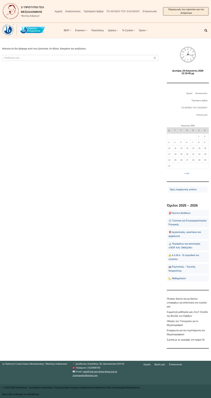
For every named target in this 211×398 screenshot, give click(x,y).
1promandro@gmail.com (85, 375)
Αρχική (58, 11)
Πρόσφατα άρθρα (93, 11)
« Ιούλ (186, 173)
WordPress (33, 394)
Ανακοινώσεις (73, 11)
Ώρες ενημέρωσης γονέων (183, 189)
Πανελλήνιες (97, 30)
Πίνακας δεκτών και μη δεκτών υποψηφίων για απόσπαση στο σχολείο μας (187, 303)
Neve (5, 394)
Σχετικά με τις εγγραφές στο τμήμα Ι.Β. (186, 340)
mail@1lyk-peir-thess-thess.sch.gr (100, 371)
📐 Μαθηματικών (177, 278)
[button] (70, 30)
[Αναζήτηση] (205, 30)
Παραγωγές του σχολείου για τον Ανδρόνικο (186, 11)
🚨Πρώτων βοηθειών (179, 213)
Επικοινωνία (150, 11)
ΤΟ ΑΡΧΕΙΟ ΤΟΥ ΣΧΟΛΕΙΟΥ (123, 11)
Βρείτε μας (159, 364)
